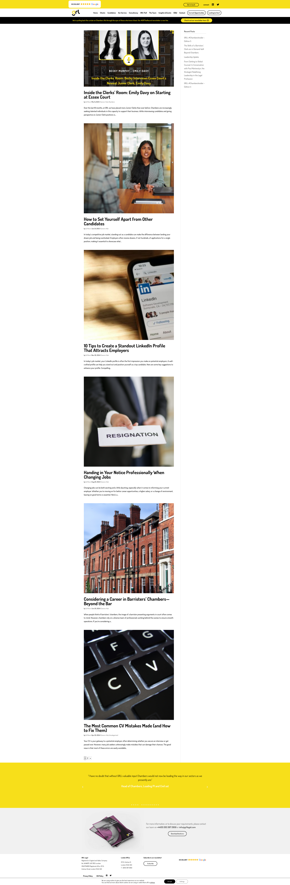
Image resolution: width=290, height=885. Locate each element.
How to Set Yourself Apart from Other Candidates (118, 221)
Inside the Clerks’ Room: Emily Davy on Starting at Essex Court (127, 94)
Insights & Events (165, 13)
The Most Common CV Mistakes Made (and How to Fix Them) (127, 728)
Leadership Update (191, 57)
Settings (182, 881)
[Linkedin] (213, 4)
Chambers (112, 102)
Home (95, 13)
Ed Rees (88, 102)
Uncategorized (113, 735)
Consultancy (133, 13)
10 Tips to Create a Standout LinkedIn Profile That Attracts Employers (124, 348)
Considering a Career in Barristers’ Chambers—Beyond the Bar (126, 601)
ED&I (175, 13)
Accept (170, 881)
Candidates (112, 13)
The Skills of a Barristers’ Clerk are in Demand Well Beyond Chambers (194, 49)
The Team (152, 13)
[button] (85, 4)
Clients (102, 13)
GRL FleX (143, 13)
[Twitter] (218, 4)
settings (152, 882)
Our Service (122, 13)
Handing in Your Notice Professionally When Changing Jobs (124, 474)
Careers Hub (104, 102)
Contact (182, 13)
